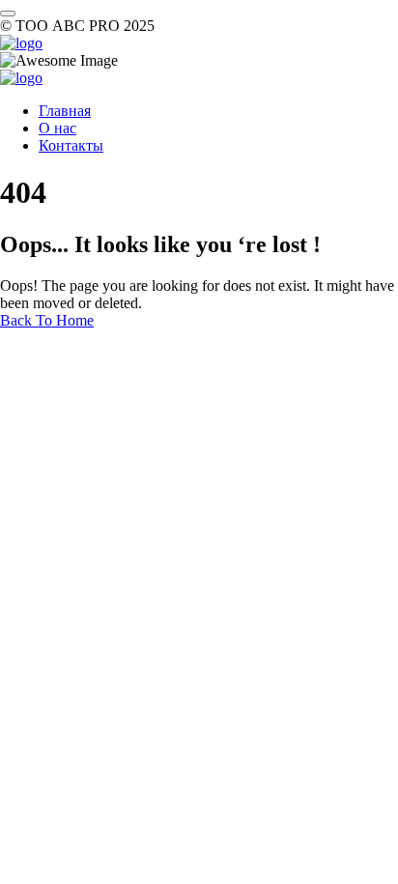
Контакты (71, 145)
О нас (57, 128)
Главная (65, 110)
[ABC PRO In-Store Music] (21, 43)
